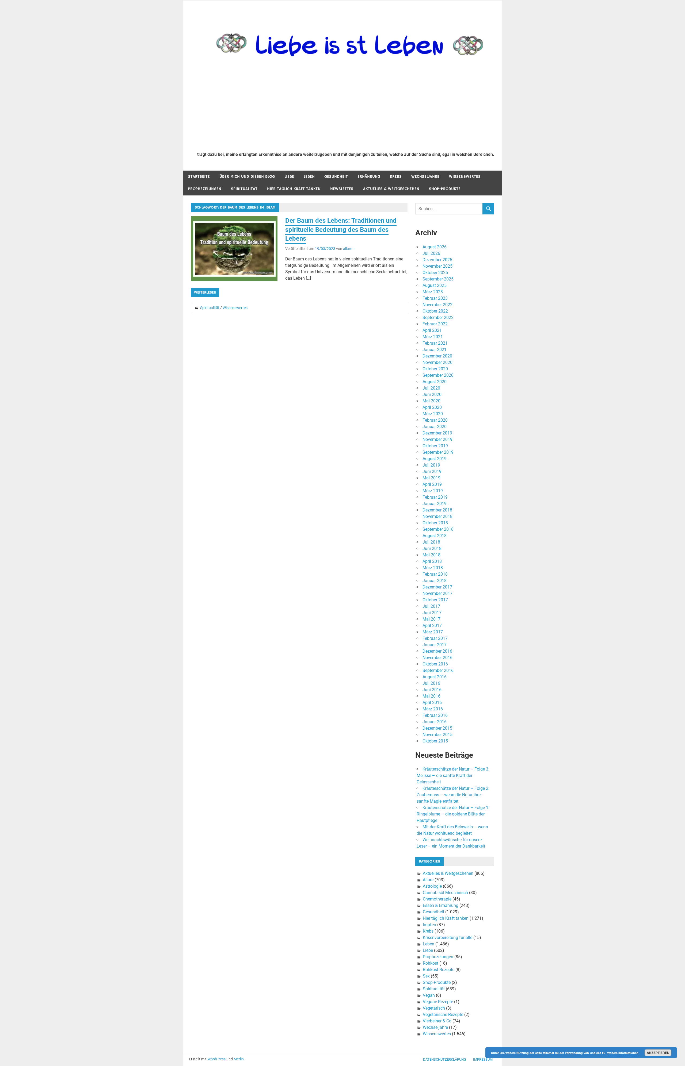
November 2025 (437, 266)
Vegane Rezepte (438, 1001)
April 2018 (432, 561)
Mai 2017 (431, 619)
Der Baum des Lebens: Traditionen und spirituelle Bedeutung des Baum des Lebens (341, 229)
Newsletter (341, 188)
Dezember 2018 (437, 510)
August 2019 (435, 458)
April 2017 (432, 625)
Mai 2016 (431, 696)
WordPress (216, 1059)
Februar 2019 (435, 497)
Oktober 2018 (435, 522)
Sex (426, 976)
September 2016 (438, 670)
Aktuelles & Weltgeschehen (391, 188)
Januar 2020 (435, 426)
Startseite (199, 176)
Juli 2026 (431, 253)
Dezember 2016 (437, 651)
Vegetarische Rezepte (443, 1014)
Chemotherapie (437, 899)
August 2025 (435, 285)
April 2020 (432, 407)
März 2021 (433, 336)
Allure (428, 879)
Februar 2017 (435, 638)
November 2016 (437, 657)
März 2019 (433, 490)
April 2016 (432, 702)
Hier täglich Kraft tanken (294, 188)
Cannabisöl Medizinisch (445, 892)
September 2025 (438, 279)
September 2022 (438, 317)
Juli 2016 (431, 683)
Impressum (483, 1059)
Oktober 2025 (435, 272)
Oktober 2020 (435, 368)
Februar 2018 (435, 574)
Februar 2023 (435, 298)
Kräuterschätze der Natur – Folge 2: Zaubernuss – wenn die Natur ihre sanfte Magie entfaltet (453, 795)
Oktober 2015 (435, 741)
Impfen (429, 924)
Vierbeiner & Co (437, 1020)
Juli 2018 (431, 542)
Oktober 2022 (435, 311)
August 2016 (435, 676)
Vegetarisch (434, 1008)
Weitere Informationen (622, 1053)
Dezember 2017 (437, 587)
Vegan (429, 995)
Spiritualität (244, 188)
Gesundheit (336, 176)
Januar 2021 (435, 349)
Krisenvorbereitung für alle (447, 937)
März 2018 (433, 567)
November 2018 (437, 516)
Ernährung (368, 176)
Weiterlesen (205, 292)
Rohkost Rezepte (438, 969)
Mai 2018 (431, 554)
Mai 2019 (431, 477)
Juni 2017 (432, 612)
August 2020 (435, 381)
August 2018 (435, 535)
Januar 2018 (435, 580)
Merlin (239, 1059)
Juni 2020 (432, 394)
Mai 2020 (431, 400)
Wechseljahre (425, 176)
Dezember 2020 (437, 356)
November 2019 (437, 439)
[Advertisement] (345, 107)
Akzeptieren (658, 1052)
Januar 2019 (435, 503)
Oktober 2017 (435, 599)
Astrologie (432, 886)
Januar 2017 (435, 644)
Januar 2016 (435, 721)
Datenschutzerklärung (444, 1059)
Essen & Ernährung (440, 905)
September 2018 (438, 529)
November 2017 (437, 593)
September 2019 (438, 452)
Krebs (396, 176)
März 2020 (433, 413)
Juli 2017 (431, 606)
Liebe (289, 176)
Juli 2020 (431, 388)
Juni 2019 (432, 471)
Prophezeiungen (204, 188)
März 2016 (433, 708)
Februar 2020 (435, 420)
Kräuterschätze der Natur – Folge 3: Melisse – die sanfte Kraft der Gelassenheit (453, 775)
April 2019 (432, 484)
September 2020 (438, 375)
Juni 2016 (432, 689)
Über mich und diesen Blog (247, 176)
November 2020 (437, 362)
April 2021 (432, 330)
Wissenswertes (465, 176)
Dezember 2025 (437, 259)
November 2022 (437, 304)
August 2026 (435, 246)
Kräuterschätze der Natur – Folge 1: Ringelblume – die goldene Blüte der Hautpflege (453, 814)
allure (347, 249)
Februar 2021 (435, 343)
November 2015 (437, 734)
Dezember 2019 (437, 433)
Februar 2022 (435, 323)
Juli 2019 (431, 465)
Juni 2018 (432, 548)
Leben (309, 176)
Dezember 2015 (437, 728)
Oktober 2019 (435, 445)
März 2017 (433, 631)
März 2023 (433, 291)
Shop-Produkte (445, 188)
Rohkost (430, 963)
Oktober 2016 (435, 664)
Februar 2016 (435, 715)
